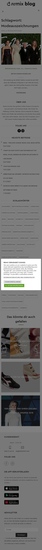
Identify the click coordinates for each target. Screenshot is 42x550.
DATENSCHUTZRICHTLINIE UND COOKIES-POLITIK (19, 277)
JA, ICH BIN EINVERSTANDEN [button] (14, 285)
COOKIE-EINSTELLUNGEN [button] (12, 282)
